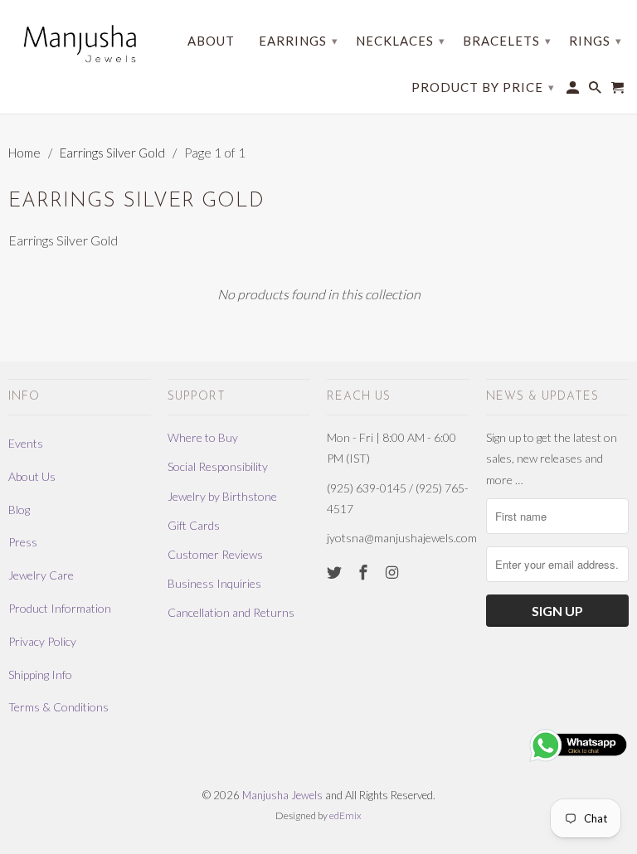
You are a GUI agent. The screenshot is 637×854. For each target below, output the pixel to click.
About (211, 41)
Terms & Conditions (58, 707)
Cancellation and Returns (231, 612)
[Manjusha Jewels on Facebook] (365, 572)
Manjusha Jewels (282, 795)
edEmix (345, 815)
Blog (19, 509)
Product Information (59, 608)
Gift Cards (194, 525)
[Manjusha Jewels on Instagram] (394, 572)
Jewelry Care (41, 575)
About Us (32, 476)
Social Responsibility (218, 466)
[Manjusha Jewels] (79, 43)
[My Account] (573, 90)
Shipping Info (40, 674)
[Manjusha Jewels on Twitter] (336, 572)
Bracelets (507, 40)
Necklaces (400, 40)
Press (22, 542)
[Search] (596, 90)
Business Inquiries (214, 583)
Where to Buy (203, 437)
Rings (595, 40)
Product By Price (483, 87)
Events (25, 443)
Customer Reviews (215, 554)
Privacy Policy (42, 641)
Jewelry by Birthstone (222, 496)
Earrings (298, 40)
